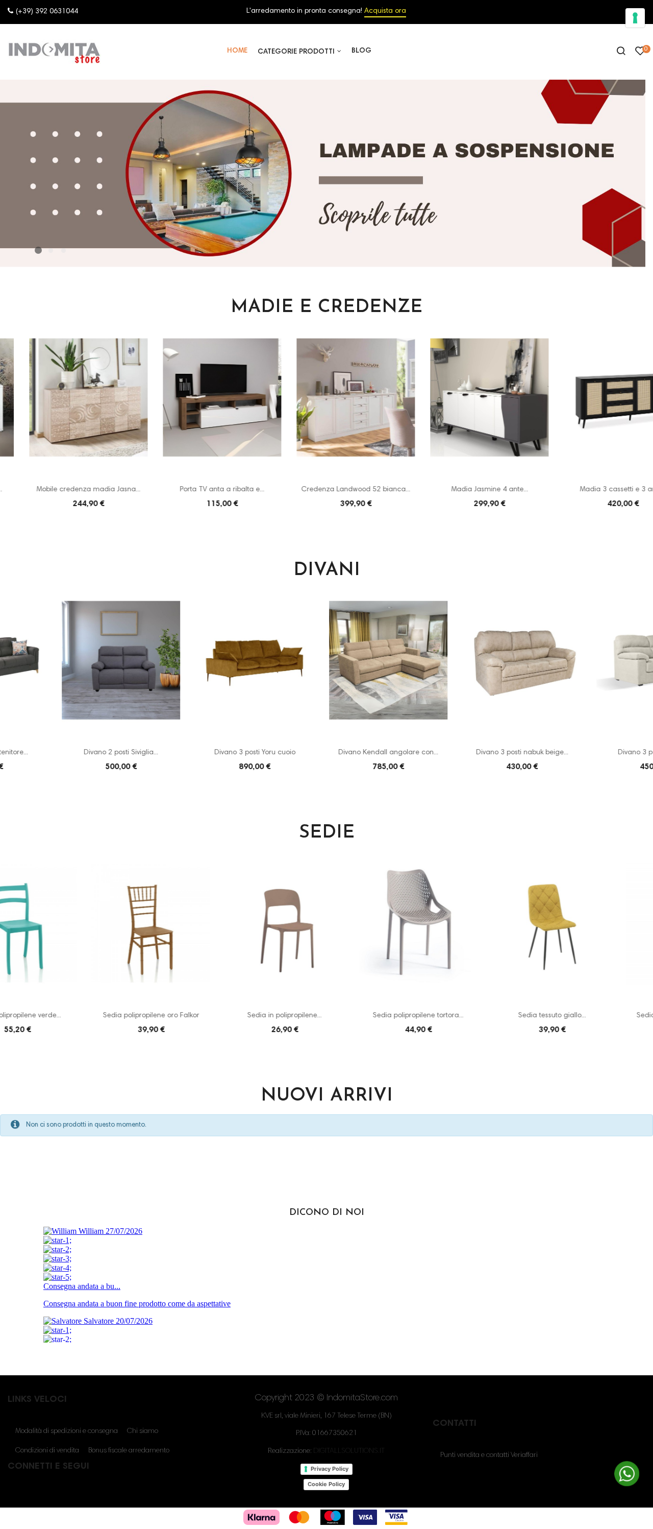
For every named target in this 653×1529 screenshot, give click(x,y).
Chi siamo (142, 1431)
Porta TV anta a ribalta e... (192, 489)
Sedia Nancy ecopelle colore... (594, 1015)
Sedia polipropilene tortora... (326, 1015)
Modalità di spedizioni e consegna (66, 1431)
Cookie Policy (326, 1484)
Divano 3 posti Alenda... (594, 752)
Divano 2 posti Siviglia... (59, 752)
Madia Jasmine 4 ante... (460, 489)
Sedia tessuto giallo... (460, 1015)
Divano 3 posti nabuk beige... (460, 752)
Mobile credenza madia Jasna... (59, 489)
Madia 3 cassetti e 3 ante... (594, 489)
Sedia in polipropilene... (193, 1015)
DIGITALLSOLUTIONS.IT (349, 1451)
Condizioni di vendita (47, 1450)
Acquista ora (385, 11)
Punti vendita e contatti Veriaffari (489, 1455)
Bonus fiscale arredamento (128, 1450)
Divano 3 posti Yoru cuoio (193, 752)
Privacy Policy (329, 1468)
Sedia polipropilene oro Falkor (59, 1015)
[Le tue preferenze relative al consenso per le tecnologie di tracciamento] (635, 18)
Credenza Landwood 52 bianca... (326, 489)
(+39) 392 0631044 (47, 11)
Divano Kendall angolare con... (326, 752)
